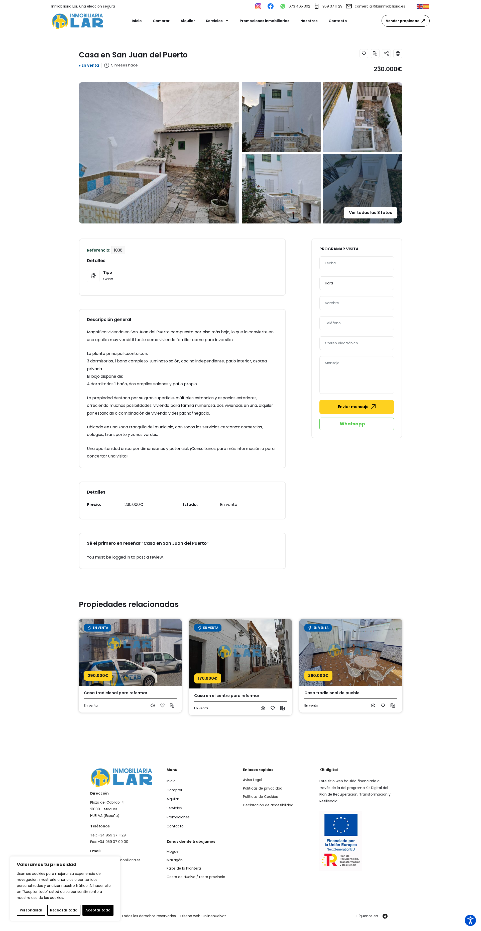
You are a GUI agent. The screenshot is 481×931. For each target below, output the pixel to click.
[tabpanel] (240, 667)
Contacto (338, 20)
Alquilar (188, 20)
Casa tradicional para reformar (115, 692)
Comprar (161, 20)
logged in (121, 557)
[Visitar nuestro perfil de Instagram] (259, 6)
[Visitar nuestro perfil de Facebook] (272, 6)
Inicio (137, 20)
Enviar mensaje (353, 406)
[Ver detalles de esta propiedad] (130, 652)
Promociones (178, 817)
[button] (420, 6)
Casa (108, 278)
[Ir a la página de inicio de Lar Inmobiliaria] (77, 21)
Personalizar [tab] (31, 910)
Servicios (214, 20)
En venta (90, 65)
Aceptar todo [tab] (97, 910)
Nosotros (309, 20)
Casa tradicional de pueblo (331, 692)
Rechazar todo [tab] (63, 910)
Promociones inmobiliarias (264, 20)
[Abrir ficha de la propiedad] (152, 705)
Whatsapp (352, 424)
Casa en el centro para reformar (226, 695)
